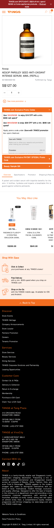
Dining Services (8, 361)
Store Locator (7, 329)
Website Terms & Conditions (14, 514)
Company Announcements (13, 324)
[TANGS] (14, 11)
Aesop (5, 68)
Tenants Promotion (10, 341)
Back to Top (29, 302)
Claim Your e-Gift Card (11, 402)
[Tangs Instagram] (8, 464)
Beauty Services (9, 357)
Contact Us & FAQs (10, 381)
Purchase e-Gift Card (11, 398)
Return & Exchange (10, 389)
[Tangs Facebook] (3, 464)
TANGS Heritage (9, 320)
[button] (27, 40)
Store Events (7, 316)
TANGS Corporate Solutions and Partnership (20, 365)
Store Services (8, 352)
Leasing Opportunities (11, 370)
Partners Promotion (10, 333)
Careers (5, 337)
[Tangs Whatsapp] (23, 464)
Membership (7, 393)
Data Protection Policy (11, 519)
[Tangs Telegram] (13, 464)
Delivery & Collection (11, 385)
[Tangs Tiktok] (18, 464)
